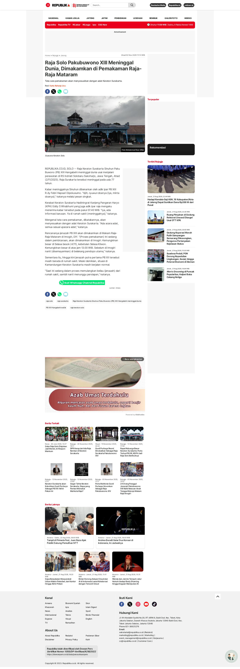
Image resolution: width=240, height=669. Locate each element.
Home (47, 55)
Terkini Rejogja (155, 161)
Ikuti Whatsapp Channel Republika (84, 282)
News (47, 611)
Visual (68, 619)
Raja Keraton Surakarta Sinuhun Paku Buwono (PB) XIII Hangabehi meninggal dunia (107, 301)
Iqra (67, 607)
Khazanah (49, 607)
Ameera (48, 603)
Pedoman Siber (92, 635)
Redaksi (69, 635)
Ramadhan (70, 622)
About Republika (52, 635)
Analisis (68, 611)
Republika (51, 24)
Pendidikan (120, 18)
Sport (88, 611)
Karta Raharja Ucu (57, 85)
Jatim (104, 18)
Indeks (188, 18)
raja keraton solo (77, 307)
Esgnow (48, 619)
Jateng (90, 18)
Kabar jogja (72, 18)
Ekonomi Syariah (72, 603)
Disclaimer (49, 639)
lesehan (137, 18)
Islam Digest (91, 607)
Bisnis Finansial (92, 615)
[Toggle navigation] (48, 5)
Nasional (53, 18)
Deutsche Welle (158, 5)
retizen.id (189, 5)
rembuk (153, 18)
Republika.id (174, 5)
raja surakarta (62, 301)
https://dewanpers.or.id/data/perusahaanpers (67, 654)
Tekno (68, 615)
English (89, 619)
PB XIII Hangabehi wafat (56, 307)
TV (46, 622)
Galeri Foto (171, 18)
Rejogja (55, 55)
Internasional (50, 615)
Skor (88, 603)
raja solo (49, 301)
